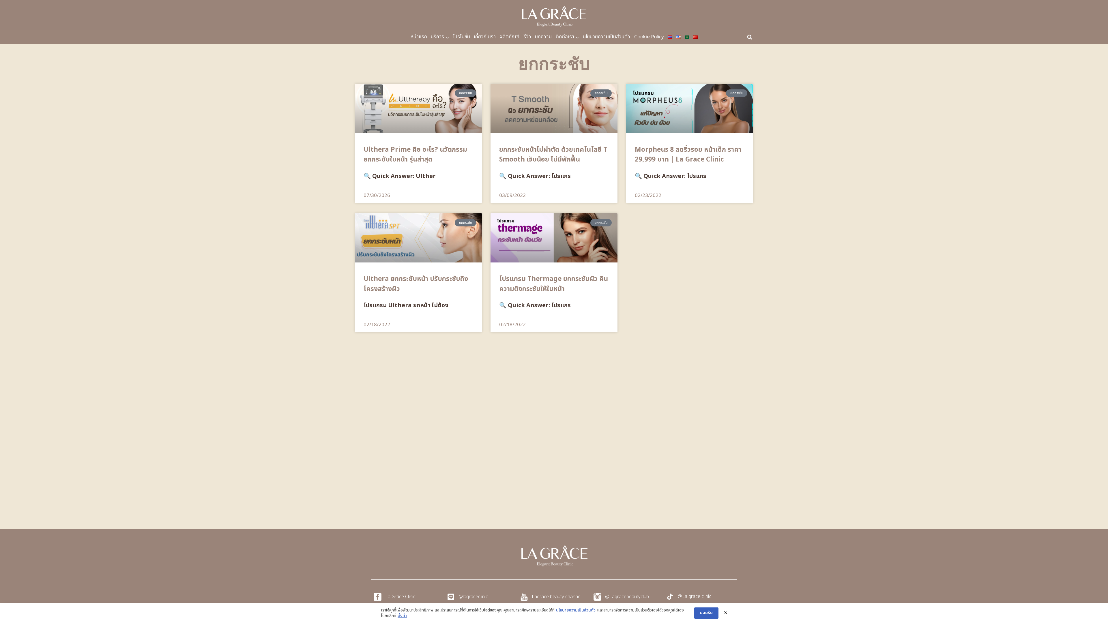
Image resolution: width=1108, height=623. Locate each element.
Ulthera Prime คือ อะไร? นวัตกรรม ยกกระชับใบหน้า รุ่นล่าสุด (415, 155)
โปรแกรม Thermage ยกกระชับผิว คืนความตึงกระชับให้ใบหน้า (553, 284)
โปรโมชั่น (461, 37)
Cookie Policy (649, 37)
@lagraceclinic (473, 596)
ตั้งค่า (402, 616)
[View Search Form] (749, 37)
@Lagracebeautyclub (627, 596)
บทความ (543, 37)
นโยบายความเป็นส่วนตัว (606, 37)
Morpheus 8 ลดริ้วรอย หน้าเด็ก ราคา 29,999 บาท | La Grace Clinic (688, 155)
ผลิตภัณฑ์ (509, 37)
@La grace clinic (694, 596)
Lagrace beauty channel (556, 596)
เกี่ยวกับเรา (485, 37)
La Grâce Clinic (400, 596)
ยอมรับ (706, 613)
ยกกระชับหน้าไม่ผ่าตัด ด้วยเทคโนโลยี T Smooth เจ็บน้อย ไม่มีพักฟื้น (553, 155)
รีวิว (527, 37)
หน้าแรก (418, 37)
